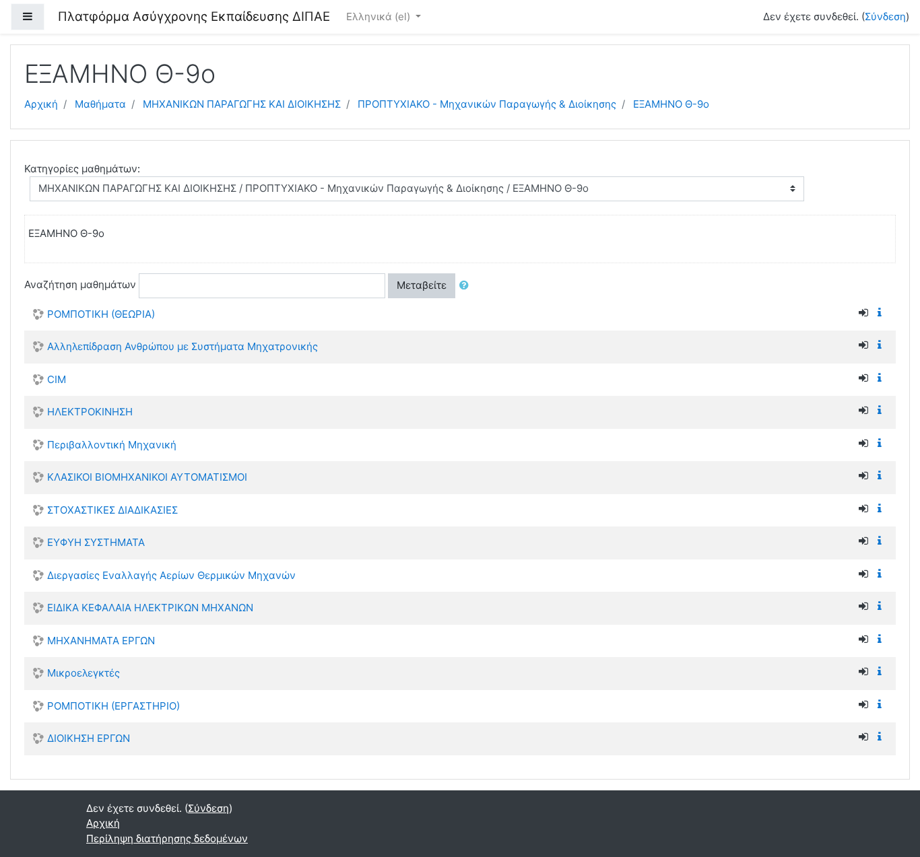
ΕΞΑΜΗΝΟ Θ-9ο (671, 104)
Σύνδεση (885, 16)
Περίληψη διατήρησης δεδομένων (167, 838)
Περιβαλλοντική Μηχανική (111, 444)
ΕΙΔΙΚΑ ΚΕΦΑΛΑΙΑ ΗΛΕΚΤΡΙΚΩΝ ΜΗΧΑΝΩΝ (150, 607)
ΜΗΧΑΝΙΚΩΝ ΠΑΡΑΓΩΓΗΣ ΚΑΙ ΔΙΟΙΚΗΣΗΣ (242, 104)
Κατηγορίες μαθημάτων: (82, 168)
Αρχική (41, 104)
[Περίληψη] (882, 312)
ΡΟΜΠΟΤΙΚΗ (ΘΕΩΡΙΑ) (101, 314)
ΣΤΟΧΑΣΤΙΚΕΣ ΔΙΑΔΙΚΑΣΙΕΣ (112, 510)
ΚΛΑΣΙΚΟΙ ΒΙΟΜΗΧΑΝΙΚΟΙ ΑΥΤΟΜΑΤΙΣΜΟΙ (147, 477)
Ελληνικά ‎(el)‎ (379, 16)
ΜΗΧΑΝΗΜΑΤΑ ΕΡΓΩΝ (101, 640)
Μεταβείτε (422, 285)
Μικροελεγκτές (83, 672)
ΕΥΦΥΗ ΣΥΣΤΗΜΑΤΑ (96, 542)
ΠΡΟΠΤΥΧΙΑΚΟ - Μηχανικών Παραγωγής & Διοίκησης (487, 104)
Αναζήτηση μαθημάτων (80, 284)
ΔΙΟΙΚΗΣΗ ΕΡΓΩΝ (88, 738)
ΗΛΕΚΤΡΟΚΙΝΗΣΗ (90, 411)
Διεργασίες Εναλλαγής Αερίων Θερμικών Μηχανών (171, 575)
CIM (56, 379)
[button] (466, 285)
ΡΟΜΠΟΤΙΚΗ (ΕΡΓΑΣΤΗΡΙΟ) (113, 705)
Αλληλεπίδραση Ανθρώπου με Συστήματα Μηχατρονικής (182, 346)
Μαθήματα (100, 104)
